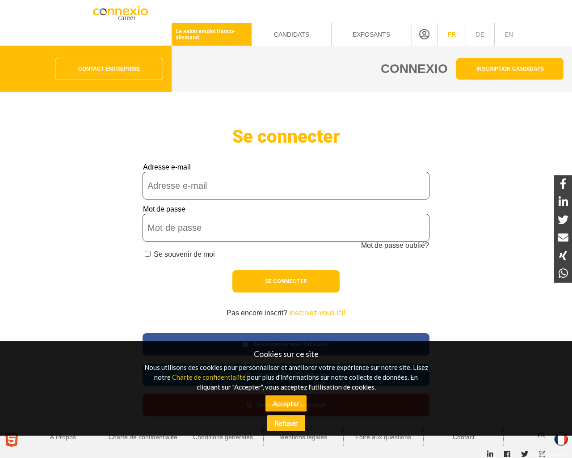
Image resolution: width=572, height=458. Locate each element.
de (480, 34)
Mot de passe (164, 209)
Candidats (291, 34)
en (509, 34)
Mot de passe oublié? (395, 245)
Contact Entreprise (109, 69)
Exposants (371, 34)
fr (451, 34)
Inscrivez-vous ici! (317, 313)
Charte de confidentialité (209, 377)
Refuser (286, 423)
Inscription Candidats (510, 69)
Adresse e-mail (167, 167)
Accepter (286, 403)
